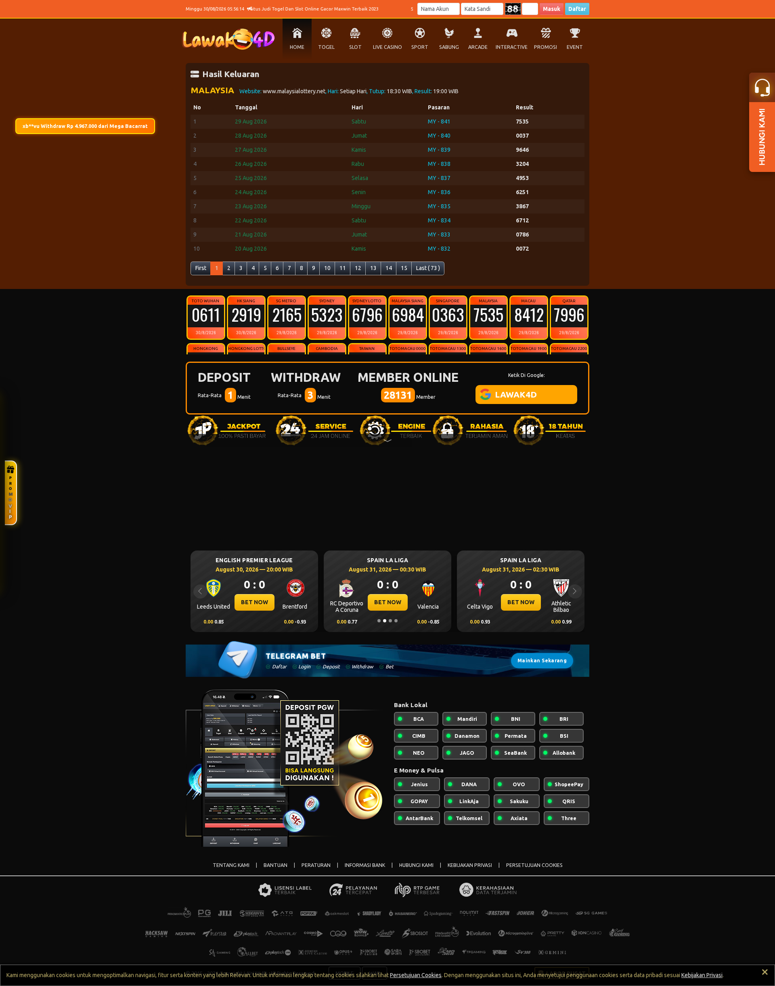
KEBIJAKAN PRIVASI (470, 865)
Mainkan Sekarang (542, 660)
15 (404, 268)
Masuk (551, 9)
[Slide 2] (384, 620)
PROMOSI (545, 47)
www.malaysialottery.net (294, 91)
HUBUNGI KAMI (416, 865)
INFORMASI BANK (365, 865)
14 (388, 268)
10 (327, 268)
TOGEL (326, 47)
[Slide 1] (379, 620)
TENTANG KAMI (231, 865)
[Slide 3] (390, 620)
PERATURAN (316, 865)
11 (342, 268)
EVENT (575, 47)
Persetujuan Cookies (416, 975)
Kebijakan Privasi (702, 975)
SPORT (419, 47)
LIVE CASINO (387, 47)
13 (373, 268)
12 (358, 268)
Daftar (577, 9)
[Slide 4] (396, 620)
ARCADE (478, 47)
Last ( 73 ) (428, 268)
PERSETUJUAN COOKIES (534, 865)
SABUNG (449, 47)
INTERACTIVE (512, 47)
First (200, 268)
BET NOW (254, 602)
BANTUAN (275, 865)
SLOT (355, 47)
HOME (297, 47)
